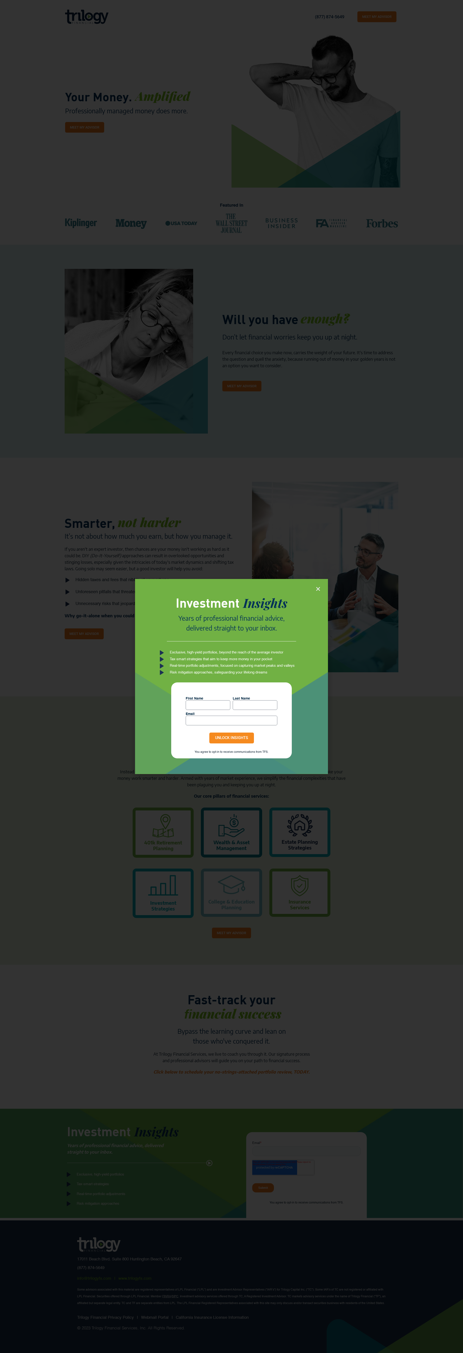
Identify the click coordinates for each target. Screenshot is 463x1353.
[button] (318, 589)
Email (190, 714)
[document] (231, 676)
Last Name (241, 698)
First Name (194, 698)
